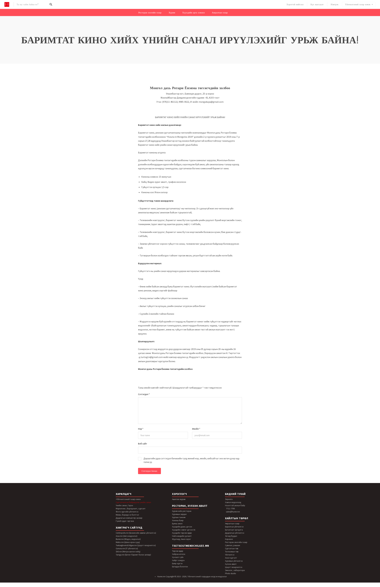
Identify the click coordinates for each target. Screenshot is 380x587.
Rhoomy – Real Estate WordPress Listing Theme (165, 586)
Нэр (140, 428)
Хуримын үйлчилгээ (234, 561)
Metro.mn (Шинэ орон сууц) (128, 542)
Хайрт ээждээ (178, 560)
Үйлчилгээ (229, 554)
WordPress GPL (160, 586)
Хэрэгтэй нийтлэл (294, 4)
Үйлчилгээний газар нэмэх (357, 4)
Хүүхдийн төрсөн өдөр (182, 533)
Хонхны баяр (177, 520)
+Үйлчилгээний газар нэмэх (128, 499)
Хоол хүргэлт (231, 557)
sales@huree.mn (233, 511)
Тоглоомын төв (231, 551)
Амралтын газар (220, 12)
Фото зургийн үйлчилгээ (127, 511)
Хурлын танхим (178, 517)
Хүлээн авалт (231, 564)
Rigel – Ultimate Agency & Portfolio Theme (218, 586)
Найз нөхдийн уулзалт (182, 536)
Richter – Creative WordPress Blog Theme (185, 586)
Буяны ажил (177, 523)
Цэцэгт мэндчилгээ (233, 567)
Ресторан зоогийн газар (150, 12)
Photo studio (230, 573)
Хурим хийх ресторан (181, 511)
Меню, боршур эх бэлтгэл (127, 514)
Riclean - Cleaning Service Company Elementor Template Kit (192, 586)
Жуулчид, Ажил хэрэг (181, 539)
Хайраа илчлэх (178, 554)
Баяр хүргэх (177, 563)
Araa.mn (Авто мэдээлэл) (126, 536)
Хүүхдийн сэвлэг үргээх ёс (183, 529)
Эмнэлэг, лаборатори (235, 570)
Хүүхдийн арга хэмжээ (193, 12)
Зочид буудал (231, 536)
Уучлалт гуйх (177, 557)
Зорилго (229, 499)
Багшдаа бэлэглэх (180, 566)
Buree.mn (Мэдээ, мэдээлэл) (128, 539)
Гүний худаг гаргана (125, 521)
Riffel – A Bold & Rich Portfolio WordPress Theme (206, 586)
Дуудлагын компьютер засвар (129, 518)
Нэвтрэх (334, 4)
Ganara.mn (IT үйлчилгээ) (127, 548)
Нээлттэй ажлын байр (235, 505)
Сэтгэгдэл (144, 394)
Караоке (229, 539)
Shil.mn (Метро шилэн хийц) (128, 551)
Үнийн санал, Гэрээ (124, 505)
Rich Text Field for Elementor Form (180, 586)
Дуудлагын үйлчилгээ (234, 533)
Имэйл (196, 428)
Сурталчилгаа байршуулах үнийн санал (133, 502)
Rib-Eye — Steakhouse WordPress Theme (170, 586)
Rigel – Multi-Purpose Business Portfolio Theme (212, 586)
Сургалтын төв (231, 548)
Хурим (172, 12)
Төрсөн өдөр (177, 551)
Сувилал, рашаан (232, 545)
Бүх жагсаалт (317, 4)
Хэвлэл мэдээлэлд (233, 502)
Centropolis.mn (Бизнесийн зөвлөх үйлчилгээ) (136, 533)
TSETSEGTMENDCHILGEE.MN (190, 545)
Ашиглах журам (178, 499)
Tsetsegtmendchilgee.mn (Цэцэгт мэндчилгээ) (136, 545)
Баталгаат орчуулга (234, 529)
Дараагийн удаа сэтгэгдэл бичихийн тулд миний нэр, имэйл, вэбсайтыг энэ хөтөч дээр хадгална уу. (192, 460)
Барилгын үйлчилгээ (234, 526)
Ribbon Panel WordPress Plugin (176, 586)
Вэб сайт (142, 443)
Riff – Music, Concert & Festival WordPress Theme (199, 586)
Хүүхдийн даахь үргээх (182, 526)
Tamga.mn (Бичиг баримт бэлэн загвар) (133, 554)
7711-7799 (230, 508)
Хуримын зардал (179, 514)
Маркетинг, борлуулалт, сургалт (130, 508)
